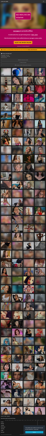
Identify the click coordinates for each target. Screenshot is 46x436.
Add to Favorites (23, 62)
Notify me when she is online (23, 59)
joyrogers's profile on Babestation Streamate (23, 65)
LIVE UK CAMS (4, 1)
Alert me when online (23, 42)
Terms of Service (22, 434)
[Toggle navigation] (43, 1)
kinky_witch (34, 34)
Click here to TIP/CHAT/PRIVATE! (23, 46)
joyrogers (16, 31)
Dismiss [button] (34, 432)
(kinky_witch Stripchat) (32, 49)
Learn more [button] (36, 429)
